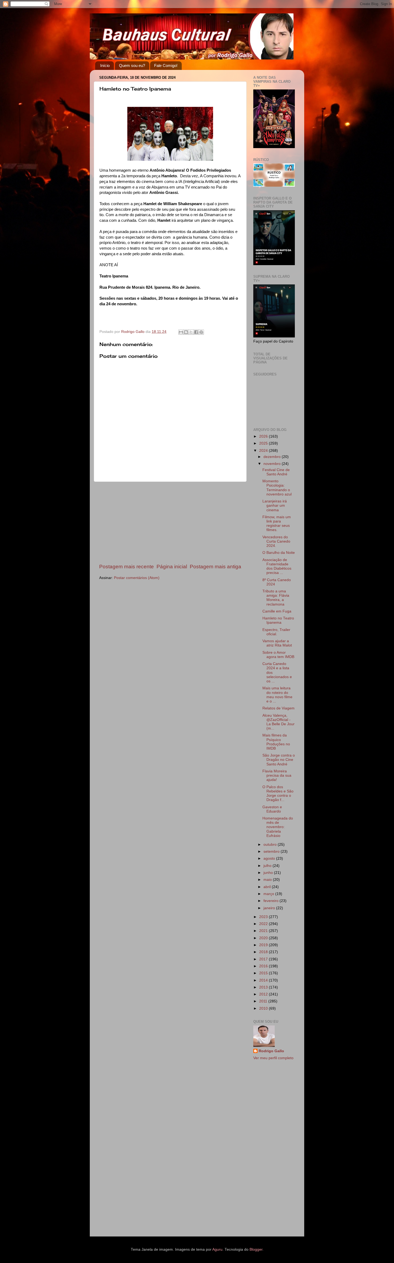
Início (105, 65)
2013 (264, 987)
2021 (264, 931)
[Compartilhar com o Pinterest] (201, 332)
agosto (269, 858)
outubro (270, 845)
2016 (264, 966)
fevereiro (271, 901)
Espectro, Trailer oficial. (276, 632)
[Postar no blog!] (186, 332)
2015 (264, 973)
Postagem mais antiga (215, 566)
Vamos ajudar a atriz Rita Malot (277, 643)
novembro (272, 464)
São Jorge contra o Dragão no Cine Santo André (278, 759)
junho (268, 873)
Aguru (217, 1249)
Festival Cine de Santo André (276, 472)
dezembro (272, 457)
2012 (264, 994)
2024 (264, 451)
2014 (264, 980)
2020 (264, 938)
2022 (264, 924)
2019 (264, 945)
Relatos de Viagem (278, 708)
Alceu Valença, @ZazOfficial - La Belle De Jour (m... (278, 722)
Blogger (256, 1249)
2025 (264, 443)
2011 (263, 1001)
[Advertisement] (170, 522)
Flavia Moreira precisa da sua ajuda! (276, 775)
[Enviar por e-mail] (181, 332)
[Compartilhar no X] (191, 332)
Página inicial (172, 566)
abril (267, 887)
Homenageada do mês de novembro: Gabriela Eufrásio (277, 827)
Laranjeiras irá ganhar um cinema (274, 505)
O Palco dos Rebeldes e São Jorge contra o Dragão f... (277, 793)
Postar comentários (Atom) (136, 578)
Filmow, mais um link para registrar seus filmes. (276, 523)
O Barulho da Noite (278, 553)
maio (268, 880)
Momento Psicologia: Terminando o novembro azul (277, 487)
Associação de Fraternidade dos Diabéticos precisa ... (276, 566)
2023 (264, 917)
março (269, 894)
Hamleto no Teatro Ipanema (278, 620)
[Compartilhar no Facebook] (196, 332)
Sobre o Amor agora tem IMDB (278, 655)
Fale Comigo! (165, 65)
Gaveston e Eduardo (272, 809)
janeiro (269, 908)
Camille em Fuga (276, 611)
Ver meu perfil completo (273, 1058)
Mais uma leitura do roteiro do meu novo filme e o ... (277, 694)
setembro (272, 851)
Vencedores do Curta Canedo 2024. (276, 541)
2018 (264, 952)
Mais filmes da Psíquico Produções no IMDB (276, 741)
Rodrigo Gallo (271, 1051)
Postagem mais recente (126, 566)
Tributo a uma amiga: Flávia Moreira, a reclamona (275, 597)
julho (268, 866)
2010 (264, 1008)
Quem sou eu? (132, 65)
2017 (264, 959)
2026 (264, 436)
